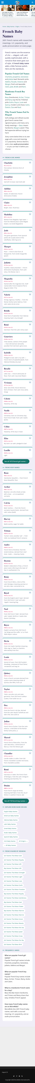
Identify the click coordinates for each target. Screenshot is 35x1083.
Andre (11, 102)
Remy (10, 100)
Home (4, 26)
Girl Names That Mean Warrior (14, 915)
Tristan (27, 97)
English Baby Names (10, 811)
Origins (17, 26)
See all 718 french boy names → (15, 801)
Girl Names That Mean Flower (13, 906)
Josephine (16, 77)
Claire (7, 87)
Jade (11, 87)
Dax (12, 107)
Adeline (7, 82)
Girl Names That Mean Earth (13, 885)
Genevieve (24, 77)
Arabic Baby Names (10, 833)
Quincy (7, 105)
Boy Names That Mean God (13, 902)
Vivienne (20, 82)
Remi (24, 87)
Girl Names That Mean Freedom (14, 889)
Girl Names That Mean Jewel (13, 932)
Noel (19, 107)
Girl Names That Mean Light (13, 877)
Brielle (16, 87)
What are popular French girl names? (15, 956)
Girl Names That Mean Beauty (14, 923)
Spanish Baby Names (11, 837)
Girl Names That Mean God (13, 856)
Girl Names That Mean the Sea (14, 927)
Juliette (10, 79)
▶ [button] (30, 162)
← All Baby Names (10, 845)
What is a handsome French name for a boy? (17, 989)
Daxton (7, 107)
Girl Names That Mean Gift (12, 864)
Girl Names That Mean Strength (14, 873)
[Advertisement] (17, 1046)
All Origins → (23, 841)
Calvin (27, 105)
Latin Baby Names (10, 824)
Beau (7, 97)
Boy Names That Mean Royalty (14, 894)
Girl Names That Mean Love (13, 881)
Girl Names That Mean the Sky (14, 940)
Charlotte (8, 77)
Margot (7, 84)
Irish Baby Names (9, 841)
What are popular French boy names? (15, 973)
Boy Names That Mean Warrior (14, 911)
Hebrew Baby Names (11, 820)
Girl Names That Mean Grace (13, 919)
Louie (22, 102)
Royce (16, 102)
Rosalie (14, 82)
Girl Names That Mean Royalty (14, 860)
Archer (21, 97)
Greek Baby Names (10, 828)
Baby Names (10, 26)
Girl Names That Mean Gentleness (15, 898)
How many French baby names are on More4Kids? (16, 1005)
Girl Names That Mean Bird (13, 944)
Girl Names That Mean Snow (13, 936)
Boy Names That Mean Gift (12, 868)
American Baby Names (11, 816)
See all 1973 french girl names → (15, 461)
